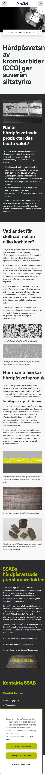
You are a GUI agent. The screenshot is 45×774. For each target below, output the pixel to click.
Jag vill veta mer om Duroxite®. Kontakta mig (22, 650)
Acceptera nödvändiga (21, 755)
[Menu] (40, 3)
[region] (21, 741)
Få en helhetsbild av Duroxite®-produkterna (21, 638)
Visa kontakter (11, 705)
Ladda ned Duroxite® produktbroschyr (19, 644)
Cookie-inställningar (21, 764)
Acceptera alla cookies (21, 746)
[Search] (4, 3)
